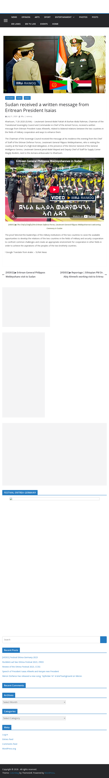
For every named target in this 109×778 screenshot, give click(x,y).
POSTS (95, 17)
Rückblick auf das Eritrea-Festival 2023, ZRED (23, 662)
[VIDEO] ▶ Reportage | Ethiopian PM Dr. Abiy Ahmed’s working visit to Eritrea (81, 274)
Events (44, 24)
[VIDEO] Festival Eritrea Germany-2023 (20, 657)
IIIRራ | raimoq (26, 116)
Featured (9, 98)
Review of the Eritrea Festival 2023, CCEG (21, 666)
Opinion (26, 17)
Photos (83, 17)
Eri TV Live (30, 24)
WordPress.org (9, 748)
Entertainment (63, 17)
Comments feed (9, 744)
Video (27, 98)
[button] (73, 17)
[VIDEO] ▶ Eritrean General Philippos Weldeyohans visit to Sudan (25, 274)
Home (55, 24)
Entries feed (7, 739)
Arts (37, 17)
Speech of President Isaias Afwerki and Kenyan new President (30, 671)
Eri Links (16, 24)
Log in (5, 734)
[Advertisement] (26, 307)
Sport (47, 17)
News (14, 17)
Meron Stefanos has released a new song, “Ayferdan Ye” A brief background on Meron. (42, 676)
